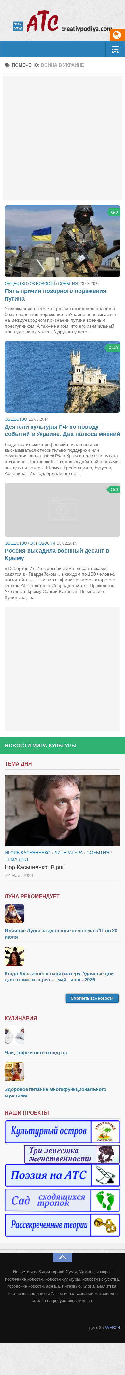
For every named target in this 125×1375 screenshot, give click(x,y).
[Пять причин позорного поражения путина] (62, 241)
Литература (68, 852)
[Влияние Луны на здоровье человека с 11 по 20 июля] (62, 914)
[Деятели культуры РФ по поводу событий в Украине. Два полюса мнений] (62, 377)
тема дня (16, 859)
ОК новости (42, 283)
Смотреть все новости (92, 998)
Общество (16, 283)
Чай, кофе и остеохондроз (36, 1052)
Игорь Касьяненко (28, 852)
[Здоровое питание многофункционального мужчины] (62, 1072)
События (68, 283)
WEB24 (112, 1327)
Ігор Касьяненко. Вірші (35, 867)
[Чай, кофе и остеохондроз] (62, 1036)
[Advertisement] (62, 138)
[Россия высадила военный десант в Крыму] (62, 510)
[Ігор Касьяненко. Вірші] (62, 810)
